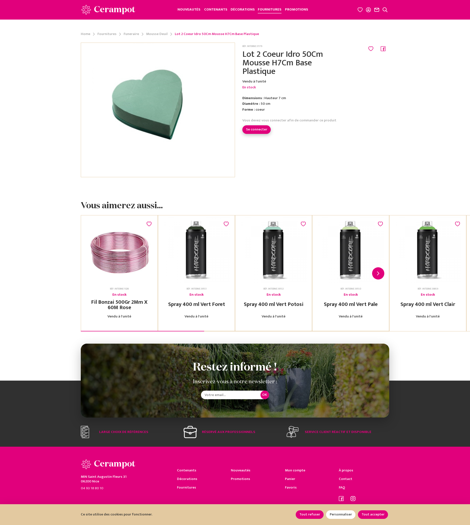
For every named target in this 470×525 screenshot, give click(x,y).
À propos (346, 470)
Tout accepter (373, 514)
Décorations (187, 479)
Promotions (240, 479)
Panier (290, 479)
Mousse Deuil (157, 34)
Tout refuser (309, 514)
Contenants (186, 470)
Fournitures (107, 34)
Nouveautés (240, 470)
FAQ (342, 487)
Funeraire (131, 34)
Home (85, 34)
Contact (345, 479)
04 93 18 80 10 (92, 488)
